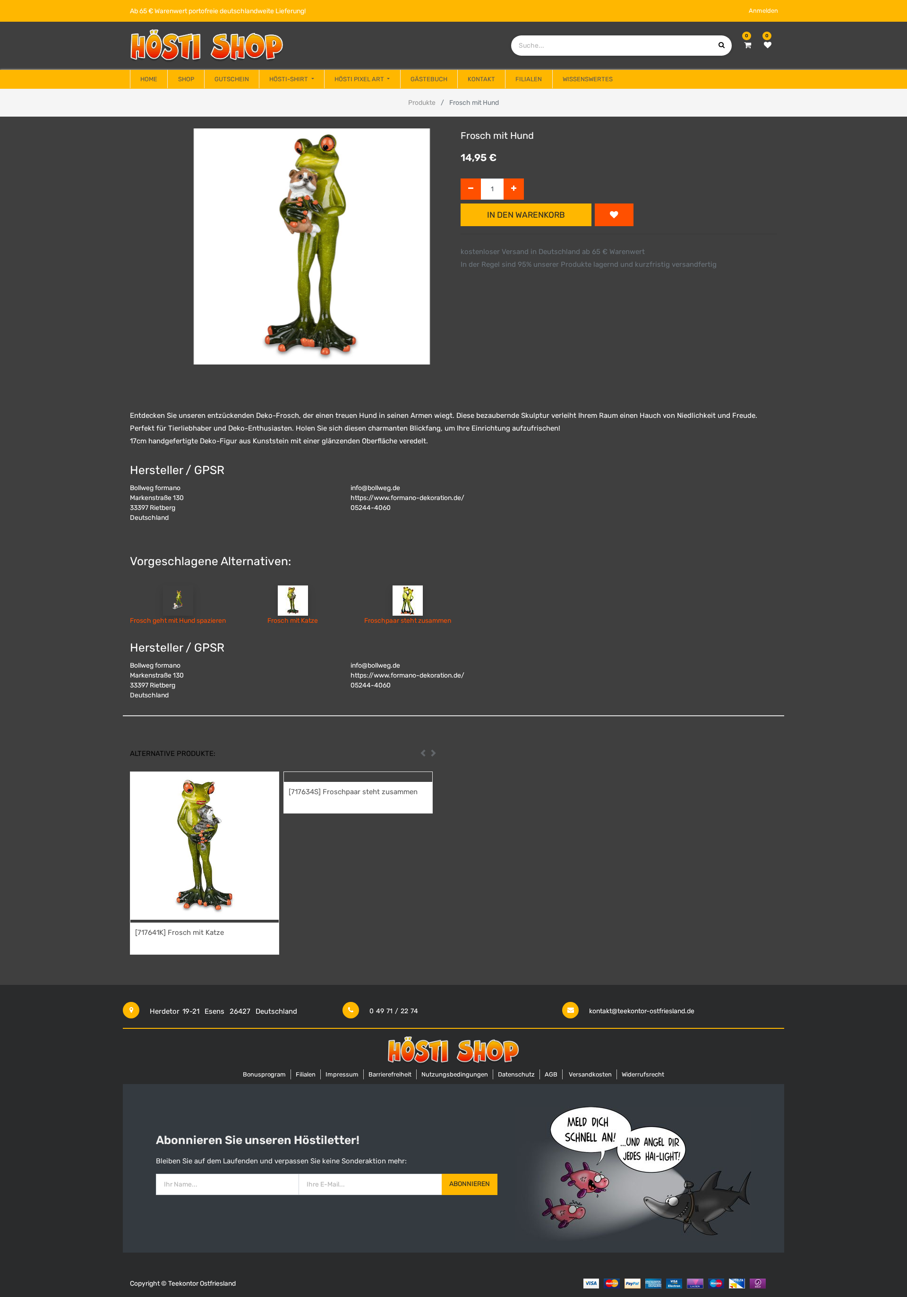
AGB (551, 1074)
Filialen (306, 1074)
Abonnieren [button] (469, 1184)
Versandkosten (590, 1074)
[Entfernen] (471, 189)
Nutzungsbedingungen (454, 1074)
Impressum (342, 1074)
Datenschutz (516, 1074)
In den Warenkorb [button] (526, 215)
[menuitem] (149, 79)
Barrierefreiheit (389, 1074)
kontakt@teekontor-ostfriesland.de (641, 1011)
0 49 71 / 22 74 (393, 1011)
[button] (614, 214)
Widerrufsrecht (643, 1074)
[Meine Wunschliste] (767, 45)
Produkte (422, 103)
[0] (747, 45)
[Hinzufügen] (514, 189)
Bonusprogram (264, 1074)
